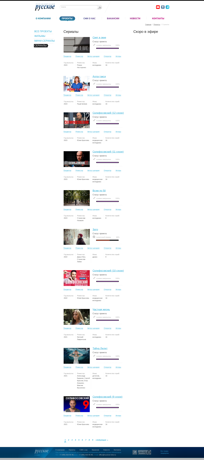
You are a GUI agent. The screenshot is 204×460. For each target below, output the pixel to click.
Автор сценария (93, 56)
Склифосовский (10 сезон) (108, 270)
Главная (148, 24)
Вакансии (95, 450)
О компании (60, 450)
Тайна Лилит (100, 348)
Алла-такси (99, 76)
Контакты (117, 450)
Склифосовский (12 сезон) (108, 112)
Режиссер (79, 56)
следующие (101, 440)
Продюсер (67, 56)
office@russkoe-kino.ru (107, 455)
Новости (106, 450)
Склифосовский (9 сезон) (107, 396)
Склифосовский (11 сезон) (108, 151)
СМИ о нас (83, 450)
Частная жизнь (101, 309)
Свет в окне (99, 37)
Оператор (107, 56)
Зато (95, 229)
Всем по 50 (99, 190)
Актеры (118, 56)
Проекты (157, 24)
